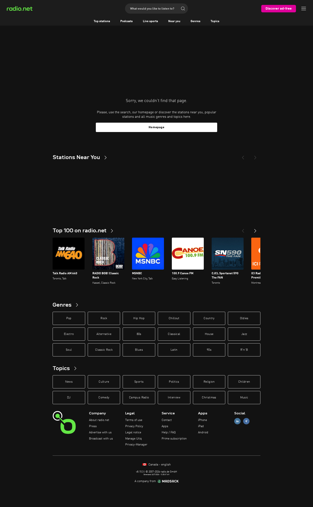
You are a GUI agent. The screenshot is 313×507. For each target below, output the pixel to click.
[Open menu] (303, 8)
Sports (139, 381)
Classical (174, 334)
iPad (201, 426)
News (69, 381)
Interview (174, 397)
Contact (167, 420)
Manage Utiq (133, 438)
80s (139, 334)
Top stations (102, 21)
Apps (165, 426)
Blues (139, 349)
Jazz (244, 334)
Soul (69, 349)
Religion (209, 381)
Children (244, 381)
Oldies (244, 318)
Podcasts (126, 21)
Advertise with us (100, 432)
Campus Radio (139, 397)
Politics (174, 381)
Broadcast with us (101, 438)
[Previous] (243, 156)
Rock (104, 318)
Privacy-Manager (136, 444)
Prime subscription (174, 438)
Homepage (157, 127)
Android (203, 432)
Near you (174, 21)
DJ (68, 397)
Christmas (209, 397)
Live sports (150, 21)
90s (209, 349)
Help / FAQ (169, 432)
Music (244, 397)
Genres (195, 21)
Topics (215, 21)
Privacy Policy (134, 426)
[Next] (255, 156)
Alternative (103, 334)
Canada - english (159, 464)
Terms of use (133, 420)
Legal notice (133, 432)
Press (93, 426)
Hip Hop (138, 318)
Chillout (174, 318)
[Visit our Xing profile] (246, 421)
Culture (104, 381)
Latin (174, 349)
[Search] (182, 8)
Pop (69, 318)
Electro (69, 334)
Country (209, 318)
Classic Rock (104, 349)
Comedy (103, 397)
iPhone (202, 420)
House (209, 334)
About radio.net (99, 420)
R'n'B (244, 349)
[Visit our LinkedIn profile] (237, 421)
